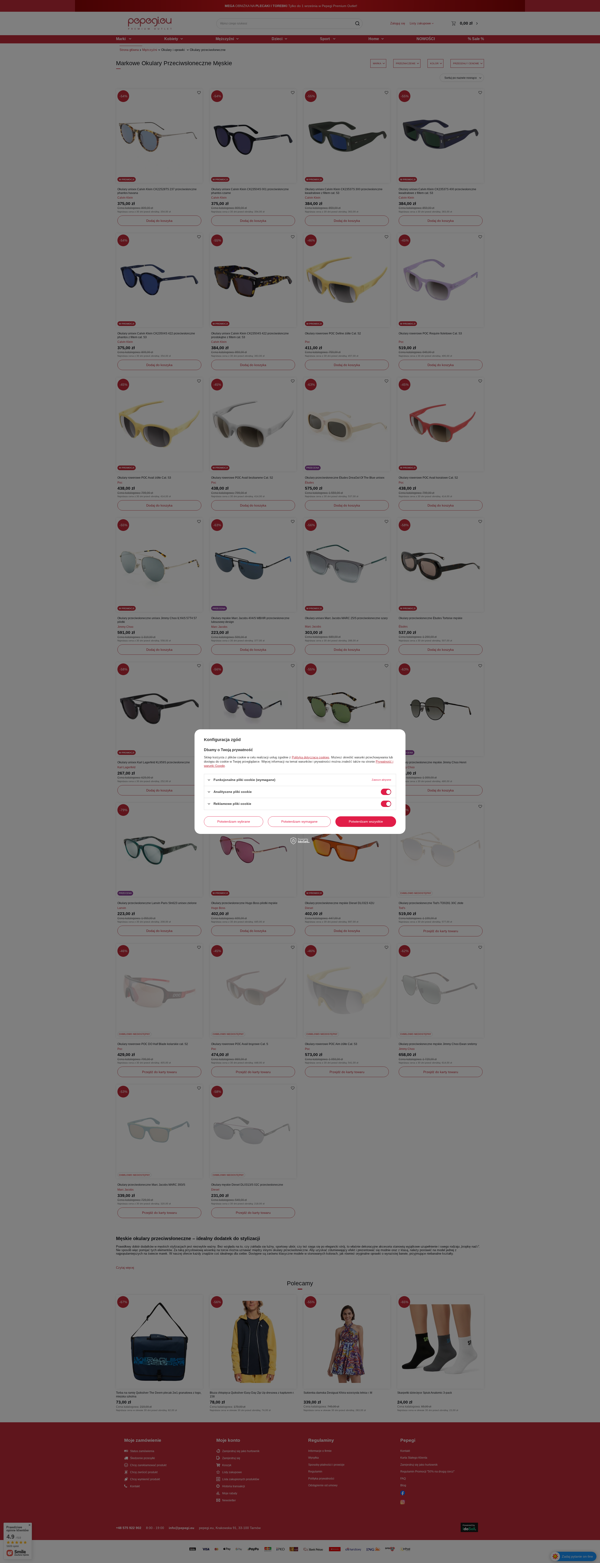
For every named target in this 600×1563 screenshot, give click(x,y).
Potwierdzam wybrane (233, 821)
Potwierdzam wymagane (299, 821)
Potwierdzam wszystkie (366, 821)
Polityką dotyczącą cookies (310, 757)
